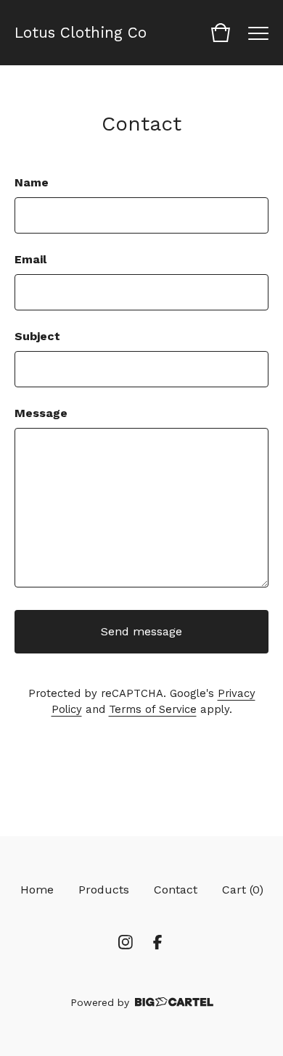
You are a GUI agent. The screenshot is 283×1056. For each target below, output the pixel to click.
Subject (37, 336)
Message (41, 413)
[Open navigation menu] (258, 32)
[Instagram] (125, 942)
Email (30, 259)
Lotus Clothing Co (81, 32)
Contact (175, 889)
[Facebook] (157, 942)
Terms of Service (153, 709)
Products (103, 889)
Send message (141, 631)
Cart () (242, 889)
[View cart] (220, 32)
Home (37, 889)
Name (32, 182)
